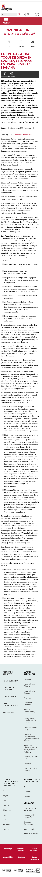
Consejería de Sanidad (23, 135)
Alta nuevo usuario (31, 834)
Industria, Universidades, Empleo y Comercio (31, 712)
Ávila (4, 791)
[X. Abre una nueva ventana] (9, 42)
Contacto (21, 857)
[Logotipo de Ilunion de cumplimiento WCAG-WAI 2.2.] (33, 872)
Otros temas (37, 14)
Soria (4, 820)
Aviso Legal (8, 848)
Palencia (6, 805)
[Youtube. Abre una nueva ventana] (33, 42)
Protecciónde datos (21, 850)
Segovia (5, 815)
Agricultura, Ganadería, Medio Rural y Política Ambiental (30, 749)
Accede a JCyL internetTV (29, 816)
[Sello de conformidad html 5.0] (18, 872)
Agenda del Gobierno (8, 673)
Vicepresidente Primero (29, 685)
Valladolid (6, 824)
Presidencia (28, 698)
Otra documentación (10, 704)
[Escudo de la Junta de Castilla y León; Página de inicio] (6, 10)
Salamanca (7, 810)
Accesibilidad (8, 857)
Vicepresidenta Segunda (29, 692)
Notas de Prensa (10, 681)
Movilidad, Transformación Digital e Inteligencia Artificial (31, 737)
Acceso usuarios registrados (30, 809)
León (4, 800)
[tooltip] (25, 14)
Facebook (27, 792)
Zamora (6, 829)
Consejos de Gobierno (8, 689)
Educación (27, 764)
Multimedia (8, 712)
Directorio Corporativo (28, 823)
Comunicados (9, 697)
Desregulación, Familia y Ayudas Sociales (30, 721)
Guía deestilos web (34, 858)
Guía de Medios (29, 829)
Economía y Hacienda (28, 704)
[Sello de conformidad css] (6, 872)
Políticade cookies (34, 850)
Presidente (28, 679)
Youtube (27, 796)
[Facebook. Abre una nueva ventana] (21, 42)
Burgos (5, 796)
